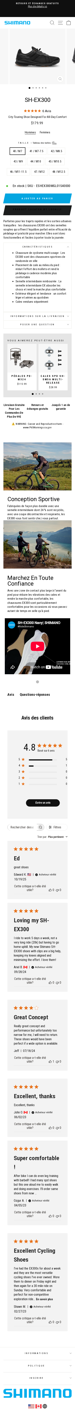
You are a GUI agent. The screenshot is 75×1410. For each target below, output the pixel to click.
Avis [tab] (10, 694)
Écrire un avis (42, 802)
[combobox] (52, 836)
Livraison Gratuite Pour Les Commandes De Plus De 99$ (14, 410)
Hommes (30, 132)
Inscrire (36, 1378)
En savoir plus (44, 1299)
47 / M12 (39, 172)
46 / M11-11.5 (18, 172)
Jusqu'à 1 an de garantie (61, 407)
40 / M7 (17, 151)
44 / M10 (35, 161)
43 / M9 (18, 161)
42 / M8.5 (56, 151)
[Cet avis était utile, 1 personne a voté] (50, 1061)
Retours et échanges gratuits (37, 407)
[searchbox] (22, 827)
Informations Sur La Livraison (37, 316)
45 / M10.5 (55, 161)
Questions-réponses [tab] (35, 694)
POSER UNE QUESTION (37, 324)
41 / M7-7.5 (36, 151)
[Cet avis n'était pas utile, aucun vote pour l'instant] (57, 890)
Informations (36, 1353)
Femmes (45, 132)
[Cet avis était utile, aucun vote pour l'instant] (50, 890)
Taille (34, 142)
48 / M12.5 (58, 172)
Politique (36, 1365)
